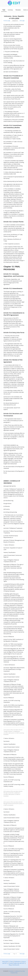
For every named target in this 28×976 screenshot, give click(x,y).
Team (11, 961)
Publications (17, 961)
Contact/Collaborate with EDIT (16, 963)
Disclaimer (11, 971)
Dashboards (16, 965)
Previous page (7, 20)
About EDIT (5, 961)
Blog (10, 965)
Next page (22, 20)
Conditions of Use (18, 971)
